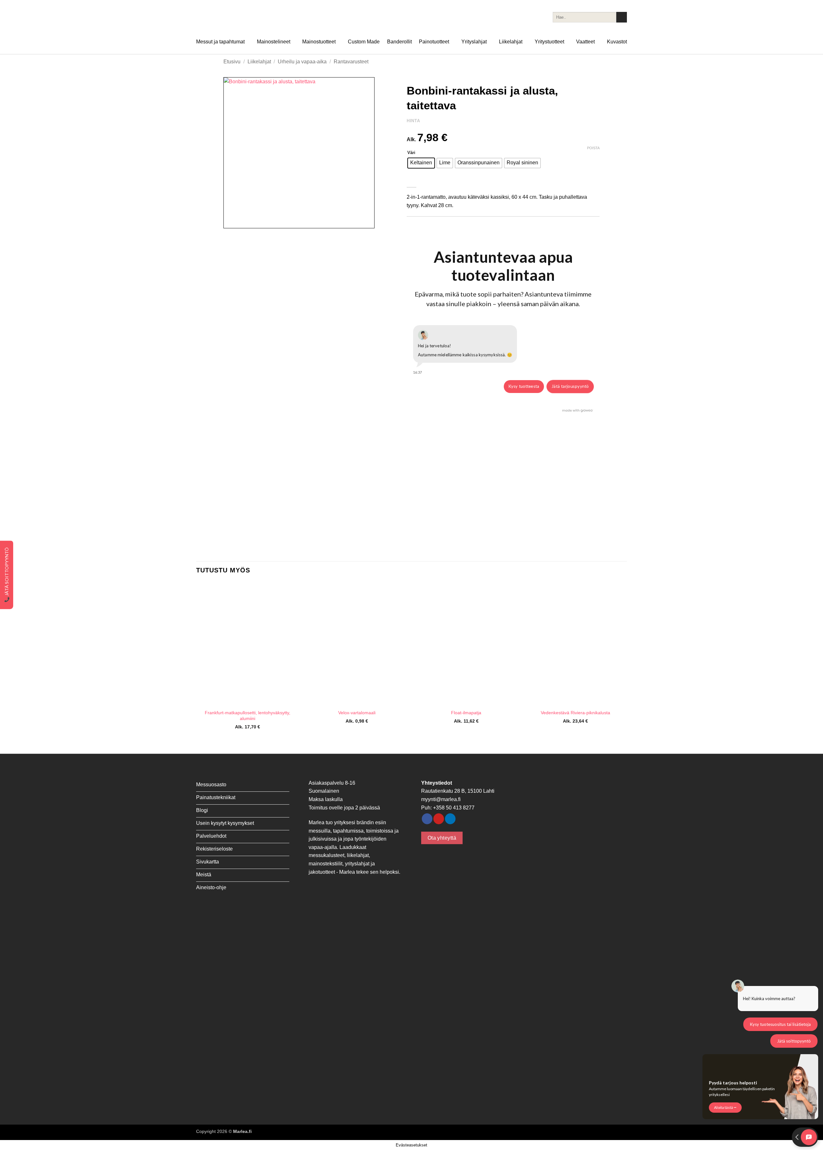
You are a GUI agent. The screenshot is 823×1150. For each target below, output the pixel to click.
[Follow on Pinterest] (438, 818)
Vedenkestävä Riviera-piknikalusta (575, 712)
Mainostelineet (273, 41)
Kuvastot (617, 41)
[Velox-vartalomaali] (356, 644)
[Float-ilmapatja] (466, 644)
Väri (411, 153)
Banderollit (399, 41)
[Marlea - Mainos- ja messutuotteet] (228, 17)
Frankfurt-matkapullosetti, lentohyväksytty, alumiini (247, 715)
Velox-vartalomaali (356, 712)
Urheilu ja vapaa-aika (302, 61)
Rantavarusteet (351, 61)
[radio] (421, 163)
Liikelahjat (510, 41)
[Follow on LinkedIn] (450, 818)
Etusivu (231, 61)
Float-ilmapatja (466, 712)
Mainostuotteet (319, 41)
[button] (232, 220)
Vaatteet (585, 41)
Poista (593, 148)
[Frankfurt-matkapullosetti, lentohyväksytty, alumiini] (247, 644)
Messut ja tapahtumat (220, 41)
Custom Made (364, 41)
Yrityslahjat (474, 41)
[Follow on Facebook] (427, 818)
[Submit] (621, 17)
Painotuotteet (434, 41)
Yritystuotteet (549, 41)
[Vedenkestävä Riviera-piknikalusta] (575, 644)
